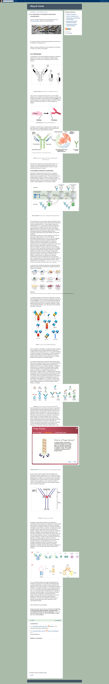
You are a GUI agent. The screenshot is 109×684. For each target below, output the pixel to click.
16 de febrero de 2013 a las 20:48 (40, 626)
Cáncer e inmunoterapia (53, 631)
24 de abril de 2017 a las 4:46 (39, 631)
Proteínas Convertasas (71, 14)
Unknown (51, 626)
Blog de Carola (37, 6)
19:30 (33, 620)
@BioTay (51, 21)
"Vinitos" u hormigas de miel (72, 16)
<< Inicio (31, 675)
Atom (45, 672)
